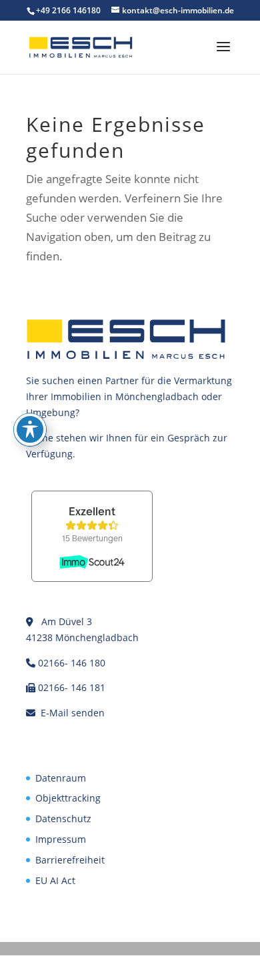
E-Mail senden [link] (73, 712)
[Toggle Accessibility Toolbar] (30, 429)
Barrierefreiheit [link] (70, 859)
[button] (223, 55)
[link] (81, 46)
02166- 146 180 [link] (71, 662)
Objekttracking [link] (68, 798)
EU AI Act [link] (55, 880)
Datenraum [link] (60, 778)
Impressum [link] (60, 839)
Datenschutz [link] (63, 818)
